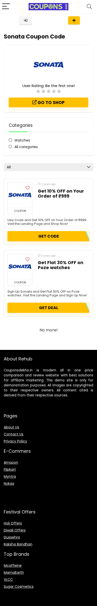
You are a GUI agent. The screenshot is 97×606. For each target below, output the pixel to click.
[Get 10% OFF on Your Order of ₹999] (20, 195)
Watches (22, 140)
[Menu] (6, 6)
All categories (26, 146)
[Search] (89, 6)
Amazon (11, 462)
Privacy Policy (15, 441)
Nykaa (9, 483)
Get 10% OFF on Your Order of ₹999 (61, 193)
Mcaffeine (13, 565)
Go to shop (51, 103)
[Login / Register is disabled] (25, 20)
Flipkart (10, 469)
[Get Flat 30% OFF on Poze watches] (20, 266)
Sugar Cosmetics (19, 586)
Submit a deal (74, 20)
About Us (11, 427)
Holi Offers (13, 523)
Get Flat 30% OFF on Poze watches (60, 265)
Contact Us (13, 434)
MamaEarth (14, 572)
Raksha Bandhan (18, 544)
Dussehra (12, 537)
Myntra (10, 476)
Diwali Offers (15, 530)
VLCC (8, 579)
